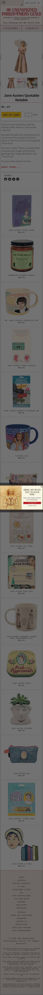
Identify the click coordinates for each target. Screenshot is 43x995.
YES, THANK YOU (32, 502)
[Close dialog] (41, 487)
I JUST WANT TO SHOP (32, 505)
